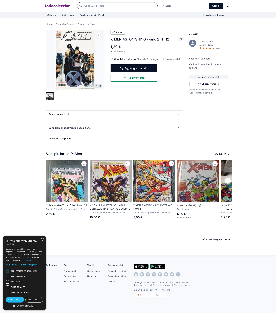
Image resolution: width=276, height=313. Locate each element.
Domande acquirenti (117, 276)
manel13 (193, 34)
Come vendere (94, 271)
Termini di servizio (142, 285)
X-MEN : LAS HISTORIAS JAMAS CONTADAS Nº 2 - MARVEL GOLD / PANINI (109, 207)
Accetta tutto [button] (15, 299)
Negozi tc (91, 276)
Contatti (111, 281)
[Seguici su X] (154, 274)
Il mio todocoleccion (214, 15)
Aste (64, 15)
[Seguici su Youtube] (166, 274)
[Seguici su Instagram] (136, 274)
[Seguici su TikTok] (172, 274)
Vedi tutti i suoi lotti (199, 58)
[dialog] (24, 273)
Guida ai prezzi (87, 15)
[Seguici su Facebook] (148, 274)
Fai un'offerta (136, 77)
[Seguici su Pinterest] (160, 274)
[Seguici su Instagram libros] (142, 274)
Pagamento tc (70, 271)
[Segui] (99, 34)
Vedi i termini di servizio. (201, 93)
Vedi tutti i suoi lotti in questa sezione (205, 66)
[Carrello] (228, 6)
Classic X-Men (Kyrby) (189, 205)
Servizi (67, 265)
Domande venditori (117, 271)
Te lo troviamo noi (72, 281)
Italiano (143, 295)
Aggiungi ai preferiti (210, 77)
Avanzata (166, 6)
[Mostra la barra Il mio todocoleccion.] (228, 15)
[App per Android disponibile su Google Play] (157, 266)
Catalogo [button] (52, 15)
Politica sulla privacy (162, 285)
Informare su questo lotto (216, 239)
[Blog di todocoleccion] (178, 274)
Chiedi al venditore (210, 84)
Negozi (73, 15)
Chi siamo (51, 265)
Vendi (101, 15)
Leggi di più (26, 260)
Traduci (119, 32)
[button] (114, 114)
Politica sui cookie (182, 285)
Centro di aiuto (116, 265)
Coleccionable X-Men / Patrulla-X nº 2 (66, 205)
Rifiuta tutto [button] (34, 299)
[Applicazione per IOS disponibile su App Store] (141, 266)
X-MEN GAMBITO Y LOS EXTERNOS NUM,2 (152, 207)
